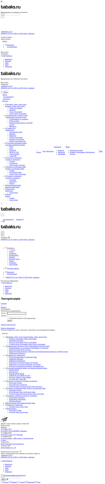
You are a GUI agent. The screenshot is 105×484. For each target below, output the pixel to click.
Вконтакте (8, 59)
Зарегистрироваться (8, 328)
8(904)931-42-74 (6, 32)
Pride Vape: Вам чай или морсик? (12, 444)
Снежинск (12, 263)
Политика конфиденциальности (14, 475)
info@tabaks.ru (7, 56)
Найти (3, 479)
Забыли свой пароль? (8, 325)
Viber (7, 63)
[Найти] (2, 16)
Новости (4, 427)
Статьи (3, 440)
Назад (13, 250)
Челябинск (13, 253)
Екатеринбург (14, 255)
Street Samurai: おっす (8, 447)
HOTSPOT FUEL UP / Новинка (12, 435)
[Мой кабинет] (2, 217)
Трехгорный (13, 264)
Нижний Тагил (14, 259)
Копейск (12, 257)
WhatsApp (8, 66)
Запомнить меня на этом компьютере (22, 318)
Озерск (11, 261)
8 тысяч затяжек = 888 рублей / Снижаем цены (17, 438)
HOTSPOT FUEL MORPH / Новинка (14, 431)
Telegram (8, 61)
